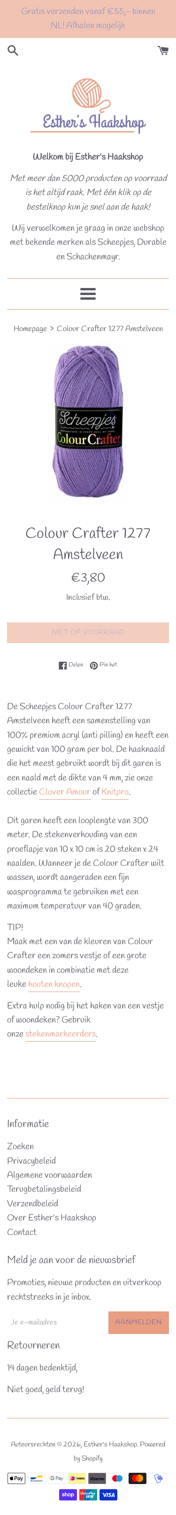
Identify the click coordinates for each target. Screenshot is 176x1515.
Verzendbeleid (32, 1204)
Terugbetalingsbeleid (44, 1189)
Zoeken (20, 1147)
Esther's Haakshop (110, 1444)
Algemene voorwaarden (49, 1175)
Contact (22, 1233)
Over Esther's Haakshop (51, 1218)
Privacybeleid (31, 1161)
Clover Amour (65, 792)
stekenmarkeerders (60, 1034)
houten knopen (54, 984)
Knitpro (115, 792)
